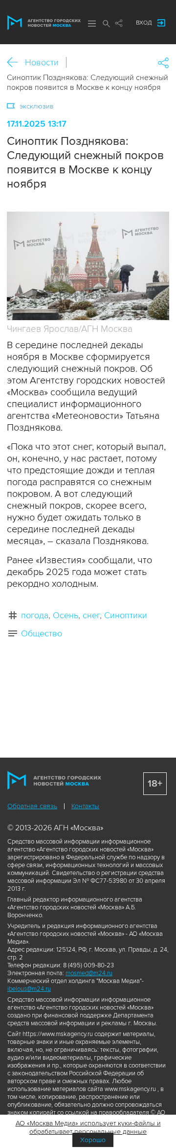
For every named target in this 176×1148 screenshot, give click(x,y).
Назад (16, 62)
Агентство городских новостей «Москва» (44, 22)
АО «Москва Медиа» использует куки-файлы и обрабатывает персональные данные (88, 1127)
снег (91, 615)
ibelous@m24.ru (29, 989)
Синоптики (125, 615)
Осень (65, 615)
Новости (42, 62)
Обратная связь (32, 806)
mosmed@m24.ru (89, 973)
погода (34, 615)
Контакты (85, 806)
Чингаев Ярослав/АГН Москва (69, 329)
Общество (41, 633)
